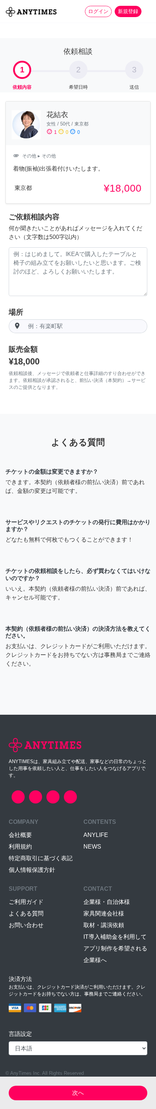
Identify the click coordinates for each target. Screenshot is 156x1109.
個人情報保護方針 (32, 870)
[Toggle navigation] (145, 11)
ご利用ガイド (26, 902)
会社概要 (20, 835)
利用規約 (20, 846)
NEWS (92, 846)
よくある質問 (26, 913)
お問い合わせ (26, 925)
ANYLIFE (95, 835)
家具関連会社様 (103, 913)
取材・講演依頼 (103, 925)
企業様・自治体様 (106, 902)
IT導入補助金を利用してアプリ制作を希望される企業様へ (115, 948)
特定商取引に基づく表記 (41, 858)
